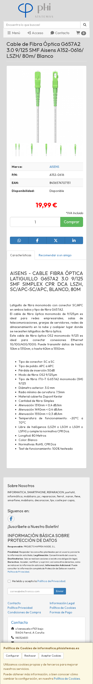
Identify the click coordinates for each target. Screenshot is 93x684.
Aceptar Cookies (51, 655)
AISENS (54, 167)
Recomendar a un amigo (55, 255)
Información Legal (62, 603)
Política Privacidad (20, 608)
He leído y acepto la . (39, 581)
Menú (15, 33)
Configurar (12, 655)
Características (20, 255)
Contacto (62, 33)
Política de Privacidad (18, 571)
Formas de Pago (61, 612)
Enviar (60, 591)
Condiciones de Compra (24, 612)
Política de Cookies (67, 679)
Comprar (71, 221)
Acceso (37, 33)
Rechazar (30, 655)
